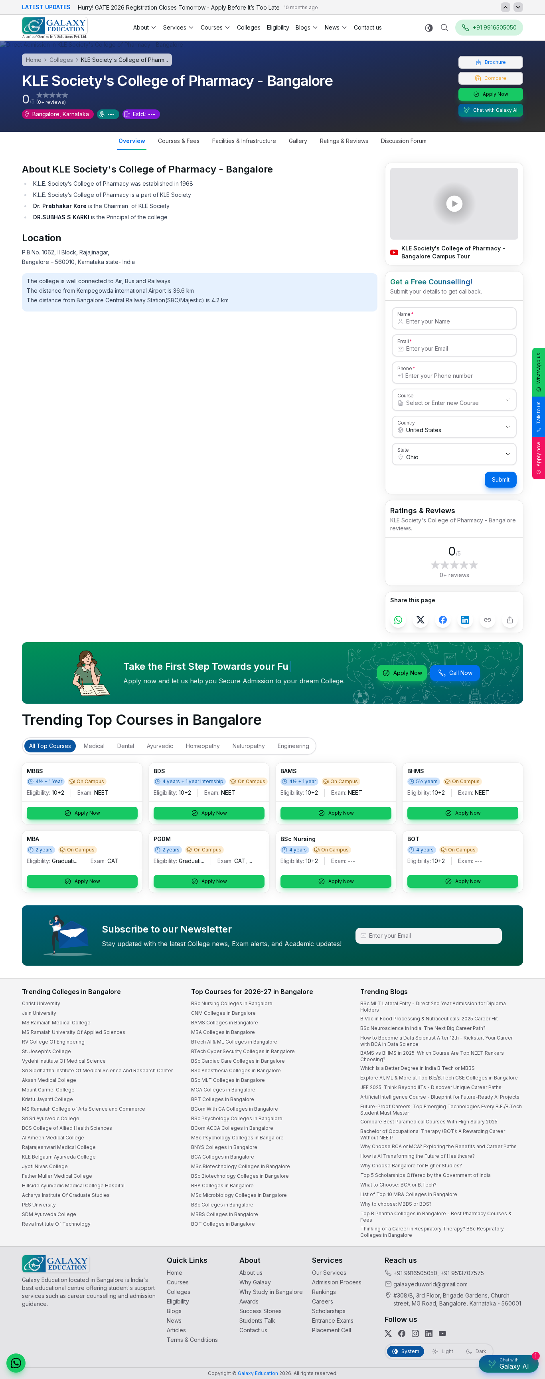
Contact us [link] (368, 27)
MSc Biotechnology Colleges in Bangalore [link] (240, 1166)
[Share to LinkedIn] (465, 620)
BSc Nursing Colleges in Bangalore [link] (231, 1003)
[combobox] (446, 403)
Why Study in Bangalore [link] (271, 1291)
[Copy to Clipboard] (488, 620)
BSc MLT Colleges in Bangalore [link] (228, 1080)
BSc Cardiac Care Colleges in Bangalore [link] (238, 1061)
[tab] (132, 142)
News (332, 27)
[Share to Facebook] (443, 620)
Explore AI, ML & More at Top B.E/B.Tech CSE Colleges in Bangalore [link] (439, 1078)
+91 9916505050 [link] (415, 1273)
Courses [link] (178, 1282)
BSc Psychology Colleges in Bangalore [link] (236, 1118)
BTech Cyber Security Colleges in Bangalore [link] (243, 1051)
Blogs (303, 27)
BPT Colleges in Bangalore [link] (222, 1099)
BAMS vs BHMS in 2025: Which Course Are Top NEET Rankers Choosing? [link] (432, 1056)
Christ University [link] (41, 1003)
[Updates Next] (518, 7)
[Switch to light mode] (429, 27)
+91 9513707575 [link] (462, 1273)
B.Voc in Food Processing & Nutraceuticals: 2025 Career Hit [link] (429, 1019)
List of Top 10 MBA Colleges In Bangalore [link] (408, 1194)
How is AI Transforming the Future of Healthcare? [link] (417, 1156)
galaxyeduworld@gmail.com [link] (430, 1284)
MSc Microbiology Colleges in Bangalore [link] (239, 1195)
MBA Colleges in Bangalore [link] (223, 1032)
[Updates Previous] (505, 7)
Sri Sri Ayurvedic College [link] (50, 1118)
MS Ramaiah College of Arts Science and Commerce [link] (83, 1109)
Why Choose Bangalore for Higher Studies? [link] (411, 1166)
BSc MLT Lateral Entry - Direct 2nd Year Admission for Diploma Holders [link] (433, 1006)
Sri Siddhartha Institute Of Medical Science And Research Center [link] (97, 1070)
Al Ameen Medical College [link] (53, 1138)
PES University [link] (39, 1205)
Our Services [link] (329, 1272)
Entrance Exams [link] (332, 1320)
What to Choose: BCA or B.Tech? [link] (398, 1185)
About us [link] (251, 1272)
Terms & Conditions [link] (192, 1339)
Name (403, 314)
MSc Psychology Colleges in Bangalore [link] (237, 1138)
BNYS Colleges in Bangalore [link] (224, 1147)
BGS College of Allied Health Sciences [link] (67, 1128)
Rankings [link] (324, 1291)
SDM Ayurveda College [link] (49, 1214)
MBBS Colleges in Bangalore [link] (224, 1214)
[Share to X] (420, 620)
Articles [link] (176, 1330)
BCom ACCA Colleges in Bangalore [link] (232, 1128)
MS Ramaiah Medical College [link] (56, 1023)
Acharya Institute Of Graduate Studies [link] (66, 1195)
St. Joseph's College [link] (46, 1051)
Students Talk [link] (257, 1320)
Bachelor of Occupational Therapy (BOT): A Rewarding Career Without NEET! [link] (432, 1134)
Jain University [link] (39, 1013)
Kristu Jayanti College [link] (47, 1099)
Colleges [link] (249, 27)
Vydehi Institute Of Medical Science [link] (64, 1061)
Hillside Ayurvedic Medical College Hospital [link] (73, 1186)
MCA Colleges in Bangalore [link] (223, 1090)
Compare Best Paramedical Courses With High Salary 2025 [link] (429, 1122)
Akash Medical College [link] (49, 1080)
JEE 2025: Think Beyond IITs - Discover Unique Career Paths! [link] (431, 1087)
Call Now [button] (460, 672)
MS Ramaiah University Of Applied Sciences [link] (73, 1032)
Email (403, 341)
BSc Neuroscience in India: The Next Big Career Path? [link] (423, 1028)
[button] (16, 1363)
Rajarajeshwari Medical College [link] (59, 1147)
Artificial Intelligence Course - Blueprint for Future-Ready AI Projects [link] (439, 1097)
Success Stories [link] (260, 1311)
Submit (500, 479)
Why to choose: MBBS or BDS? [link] (396, 1204)
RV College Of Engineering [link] (53, 1042)
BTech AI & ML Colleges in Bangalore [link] (234, 1042)
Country (406, 422)
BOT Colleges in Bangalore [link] (223, 1224)
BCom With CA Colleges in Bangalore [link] (234, 1109)
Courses (212, 27)
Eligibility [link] (278, 27)
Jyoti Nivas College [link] (45, 1166)
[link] (55, 28)
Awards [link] (249, 1301)
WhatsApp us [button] (538, 368)
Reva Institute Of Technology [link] (56, 1224)
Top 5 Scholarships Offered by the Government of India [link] (425, 1175)
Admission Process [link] (336, 1282)
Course (405, 395)
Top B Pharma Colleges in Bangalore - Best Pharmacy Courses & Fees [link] (435, 1216)
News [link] (174, 1320)
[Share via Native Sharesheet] (510, 620)
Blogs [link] (174, 1311)
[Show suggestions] (508, 399)
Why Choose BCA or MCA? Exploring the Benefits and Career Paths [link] (438, 1146)
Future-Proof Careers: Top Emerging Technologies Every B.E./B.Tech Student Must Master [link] (441, 1109)
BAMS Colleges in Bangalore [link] (224, 1023)
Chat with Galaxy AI (495, 110)
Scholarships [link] (329, 1311)
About (141, 27)
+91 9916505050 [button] (495, 27)
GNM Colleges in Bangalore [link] (223, 1013)
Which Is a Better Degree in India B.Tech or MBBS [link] (417, 1068)
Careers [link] (322, 1301)
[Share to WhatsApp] (398, 620)
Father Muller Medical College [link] (57, 1176)
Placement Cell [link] (331, 1330)
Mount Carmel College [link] (48, 1090)
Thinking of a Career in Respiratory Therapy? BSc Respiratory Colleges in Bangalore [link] (432, 1232)
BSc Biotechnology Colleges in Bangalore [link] (240, 1176)
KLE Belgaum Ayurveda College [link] (59, 1157)
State (403, 449)
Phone (404, 368)
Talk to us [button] (538, 412)
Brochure (495, 62)
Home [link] (174, 1272)
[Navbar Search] (444, 27)
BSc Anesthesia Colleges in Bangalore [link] (236, 1070)
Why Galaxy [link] (255, 1282)
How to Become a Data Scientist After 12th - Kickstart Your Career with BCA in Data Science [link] (436, 1041)
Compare (495, 78)
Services (174, 27)
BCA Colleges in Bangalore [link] (222, 1157)
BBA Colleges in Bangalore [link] (222, 1186)
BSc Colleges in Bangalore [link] (222, 1205)
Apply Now (495, 94)
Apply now (538, 454)
